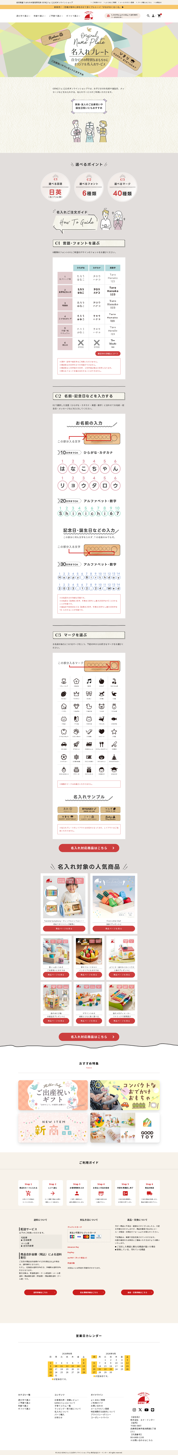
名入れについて (61, 1411)
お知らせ (58, 1417)
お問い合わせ (97, 1405)
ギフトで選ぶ (24, 1408)
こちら (150, 1440)
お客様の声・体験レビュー (66, 1399)
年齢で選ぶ (23, 1405)
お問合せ (158, 2)
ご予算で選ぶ (24, 1402)
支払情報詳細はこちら (89, 1292)
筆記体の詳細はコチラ (108, 353)
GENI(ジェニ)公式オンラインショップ (75, 1452)
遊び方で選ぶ (24, 1399)
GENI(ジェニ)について (64, 1402)
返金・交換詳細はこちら (137, 1292)
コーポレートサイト (100, 1417)
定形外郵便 (28, 1245)
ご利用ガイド (97, 2)
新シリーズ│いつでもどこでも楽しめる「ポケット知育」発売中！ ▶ (89, 7)
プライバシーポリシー (101, 1414)
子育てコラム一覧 (62, 1405)
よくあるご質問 (110, 2)
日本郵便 (27, 1239)
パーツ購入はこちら (145, 2)
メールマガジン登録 (127, 2)
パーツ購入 (59, 1414)
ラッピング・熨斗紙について (67, 1408)
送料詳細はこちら (40, 1292)
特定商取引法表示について (103, 1411)
